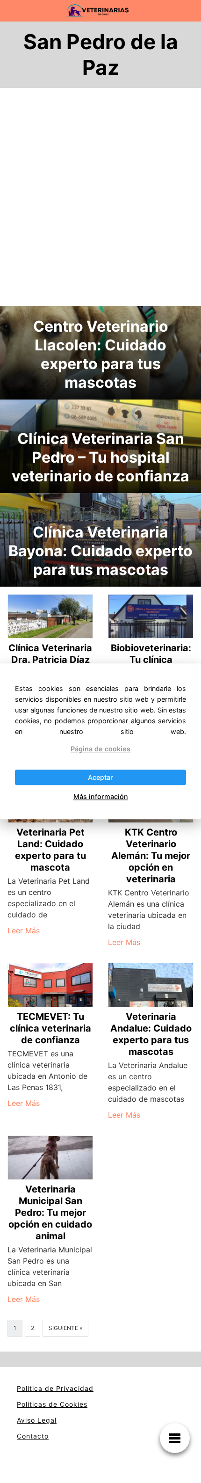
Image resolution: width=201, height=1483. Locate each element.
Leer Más (23, 930)
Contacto (33, 1436)
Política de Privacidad (55, 1388)
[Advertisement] (100, 200)
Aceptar (100, 777)
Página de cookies (100, 749)
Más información (100, 796)
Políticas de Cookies (52, 1404)
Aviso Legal (37, 1420)
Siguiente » (65, 1327)
